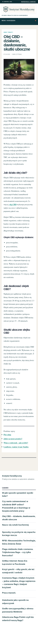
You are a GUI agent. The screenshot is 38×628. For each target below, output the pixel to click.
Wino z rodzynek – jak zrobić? (16, 442)
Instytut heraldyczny (12, 476)
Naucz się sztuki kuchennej (15, 525)
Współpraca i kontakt (28, 1)
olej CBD (12, 204)
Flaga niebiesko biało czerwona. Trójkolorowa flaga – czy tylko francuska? (17, 552)
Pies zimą (7, 434)
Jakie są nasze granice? (13, 438)
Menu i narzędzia (8, 20)
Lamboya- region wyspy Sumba (16, 446)
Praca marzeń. (9, 593)
